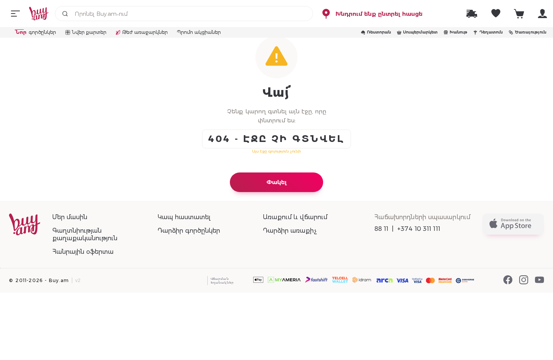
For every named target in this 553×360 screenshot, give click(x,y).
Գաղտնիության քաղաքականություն (84, 234)
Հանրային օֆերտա (83, 251)
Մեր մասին (69, 217)
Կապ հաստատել (184, 217)
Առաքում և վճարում (295, 217)
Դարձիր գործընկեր (189, 230)
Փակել (276, 182)
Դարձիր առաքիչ (290, 230)
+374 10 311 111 (418, 228)
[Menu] (15, 14)
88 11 (381, 228)
